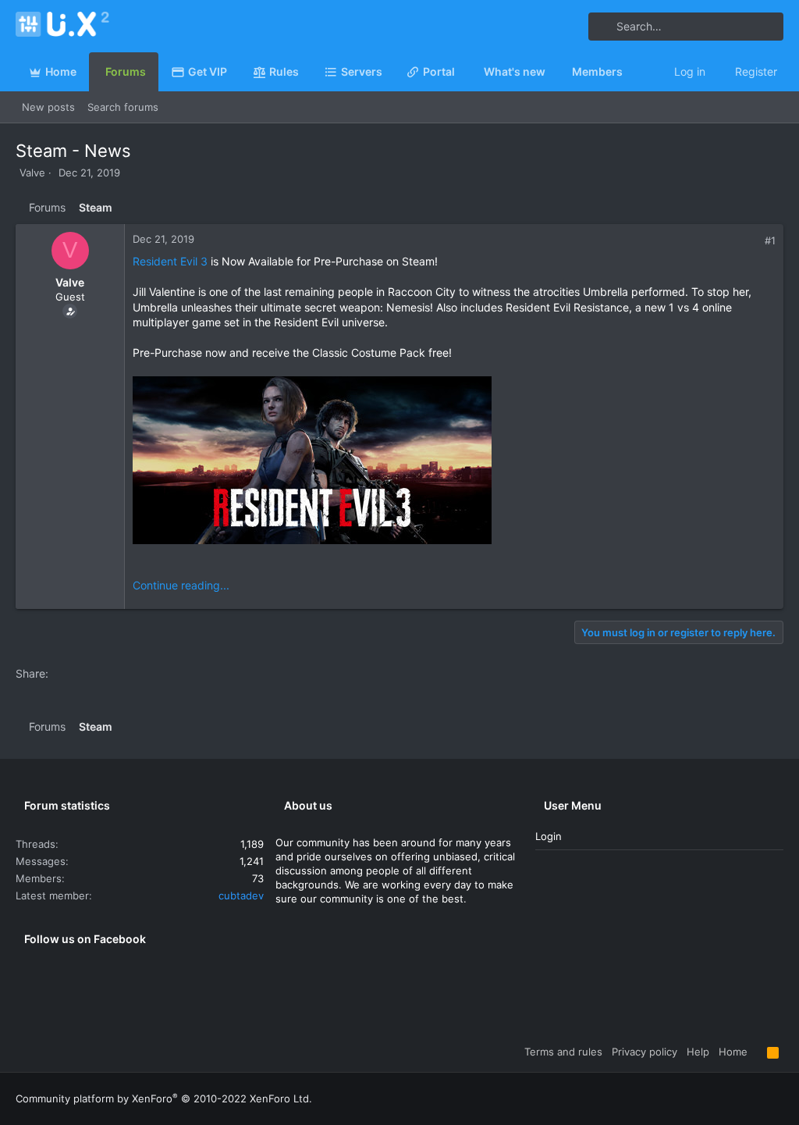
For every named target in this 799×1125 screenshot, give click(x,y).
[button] (388, 72)
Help (698, 1051)
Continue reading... (181, 585)
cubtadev (241, 895)
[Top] (757, 1051)
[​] (454, 462)
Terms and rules (563, 1051)
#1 (770, 240)
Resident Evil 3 (170, 261)
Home (733, 1051)
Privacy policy (644, 1051)
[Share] (753, 240)
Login (548, 836)
